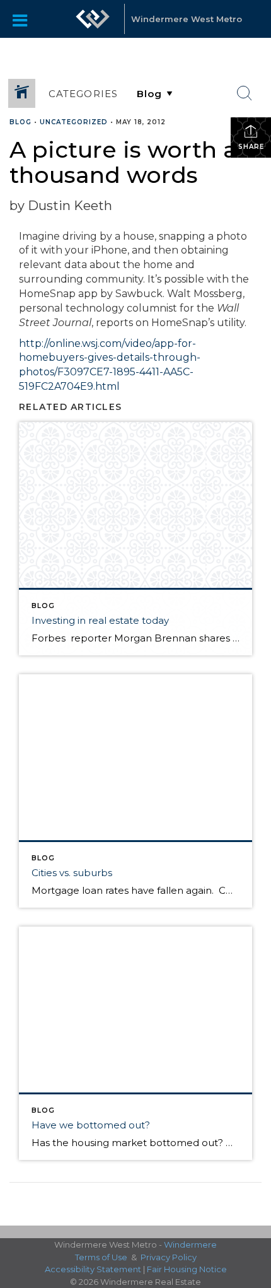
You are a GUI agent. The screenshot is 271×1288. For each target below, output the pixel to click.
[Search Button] (245, 93)
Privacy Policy (169, 1257)
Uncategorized (74, 122)
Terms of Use (101, 1257)
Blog (20, 122)
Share (251, 147)
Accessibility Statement (93, 1269)
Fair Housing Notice (187, 1269)
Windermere (190, 1244)
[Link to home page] (92, 19)
